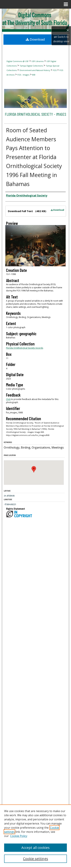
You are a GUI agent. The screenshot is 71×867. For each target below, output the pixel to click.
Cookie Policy (18, 836)
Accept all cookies (35, 847)
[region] (35, 835)
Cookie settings (35, 858)
